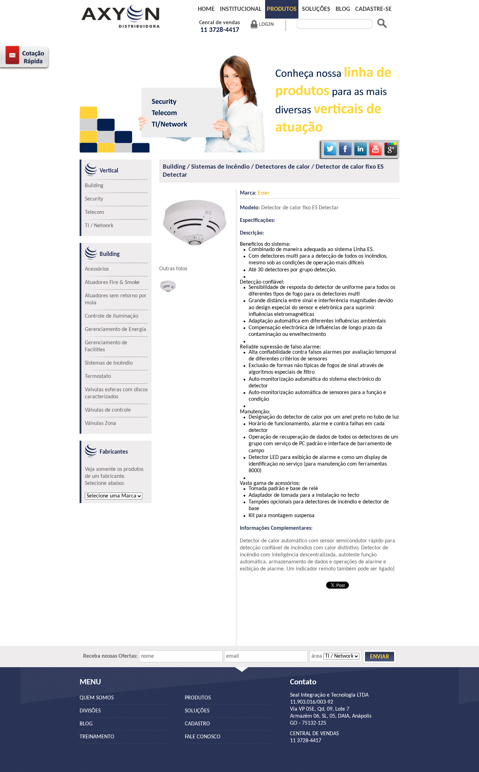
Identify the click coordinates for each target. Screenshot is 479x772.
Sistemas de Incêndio (109, 363)
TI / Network (99, 226)
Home (206, 9)
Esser (255, 193)
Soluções (316, 9)
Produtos (282, 9)
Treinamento (97, 737)
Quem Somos (97, 698)
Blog (86, 724)
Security (94, 199)
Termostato (98, 376)
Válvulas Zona (100, 423)
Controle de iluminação (111, 316)
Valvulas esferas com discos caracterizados (116, 393)
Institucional (241, 9)
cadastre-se (373, 9)
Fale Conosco (203, 737)
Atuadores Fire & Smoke (112, 282)
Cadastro (197, 724)
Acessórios (97, 269)
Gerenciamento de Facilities (106, 346)
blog (343, 9)
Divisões (90, 711)
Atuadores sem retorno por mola (116, 299)
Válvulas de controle (108, 410)
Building (94, 186)
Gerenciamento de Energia (115, 329)
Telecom (94, 212)
